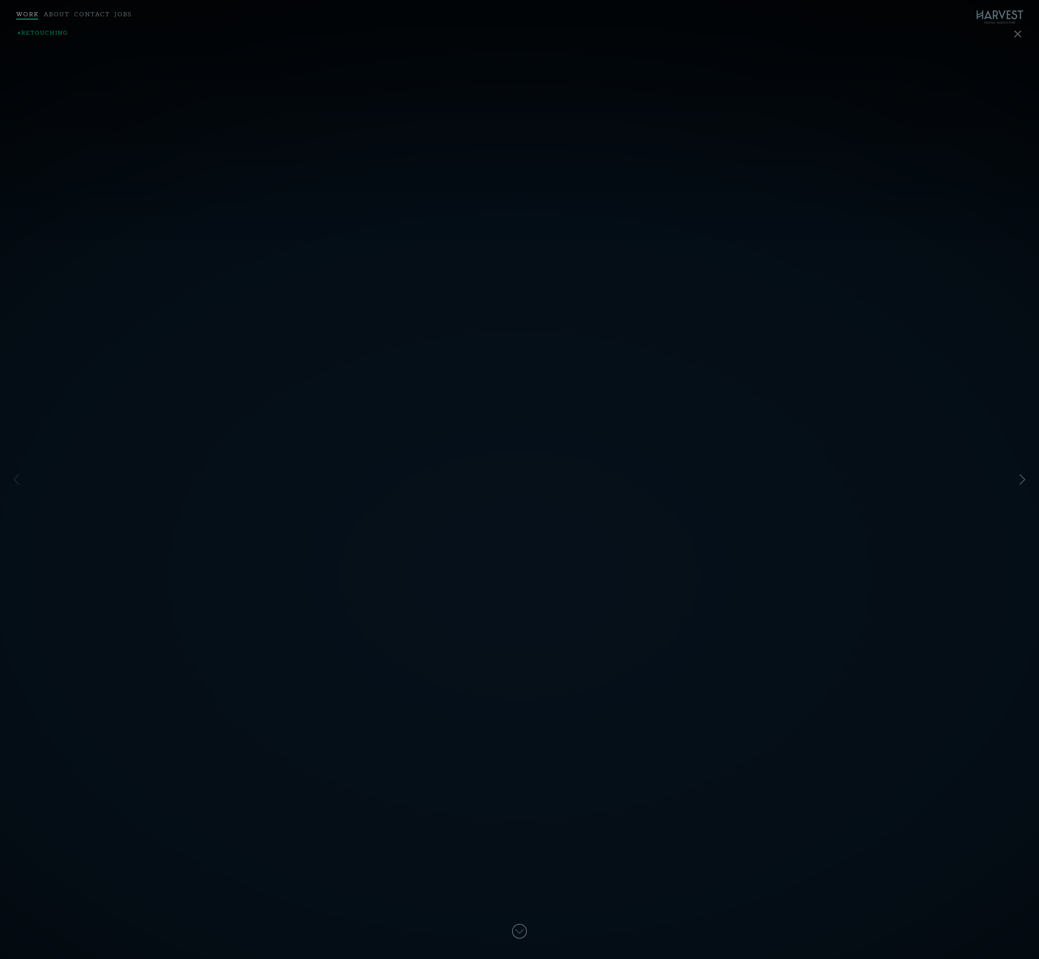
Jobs (123, 14)
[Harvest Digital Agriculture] (1002, 17)
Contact (92, 14)
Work (27, 14)
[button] (1022, 479)
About (57, 14)
